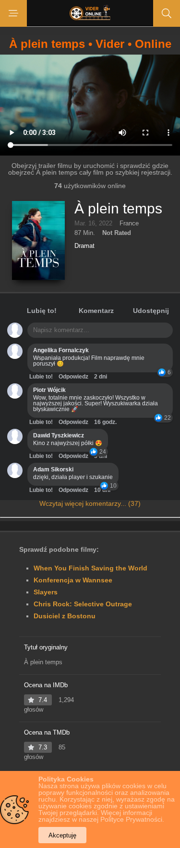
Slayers (46, 592)
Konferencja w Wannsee (73, 580)
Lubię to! (42, 310)
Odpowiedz (73, 376)
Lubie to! (41, 376)
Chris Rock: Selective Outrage (83, 604)
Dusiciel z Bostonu (65, 616)
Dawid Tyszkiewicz (58, 435)
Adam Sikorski (53, 469)
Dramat (84, 246)
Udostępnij (151, 310)
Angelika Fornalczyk (61, 350)
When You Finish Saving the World (90, 568)
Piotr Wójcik (49, 390)
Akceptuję (62, 835)
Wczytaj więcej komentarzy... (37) (90, 503)
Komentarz (96, 310)
